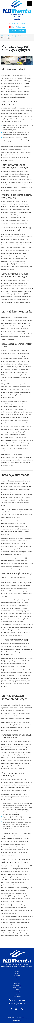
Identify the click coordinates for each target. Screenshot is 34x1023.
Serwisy (17, 973)
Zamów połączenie (18, 30)
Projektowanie (17, 996)
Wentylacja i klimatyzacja (9, 36)
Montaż (17, 994)
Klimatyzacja (17, 985)
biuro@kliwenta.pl (18, 27)
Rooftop (17, 989)
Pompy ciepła (17, 987)
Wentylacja (17, 983)
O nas (17, 971)
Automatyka (17, 992)
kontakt (17, 980)
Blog (17, 978)
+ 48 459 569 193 (18, 24)
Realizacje (17, 975)
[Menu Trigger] (29, 3)
